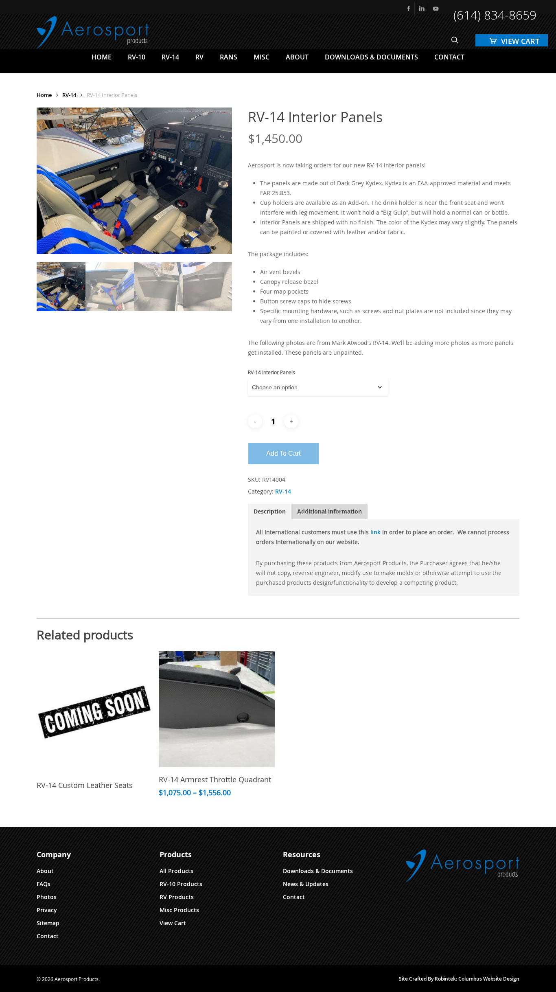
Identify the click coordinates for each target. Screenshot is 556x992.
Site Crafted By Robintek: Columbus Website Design (459, 978)
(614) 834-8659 (494, 15)
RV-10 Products (181, 884)
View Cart (173, 923)
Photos (47, 897)
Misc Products (179, 910)
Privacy (47, 910)
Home (44, 95)
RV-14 (69, 95)
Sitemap (48, 923)
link (375, 532)
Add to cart (283, 453)
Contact (48, 936)
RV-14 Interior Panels (271, 372)
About (45, 871)
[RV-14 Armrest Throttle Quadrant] (217, 709)
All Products (176, 871)
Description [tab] (270, 511)
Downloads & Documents (318, 871)
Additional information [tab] (329, 511)
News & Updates (305, 884)
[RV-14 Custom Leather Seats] (95, 712)
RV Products (177, 897)
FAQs (43, 884)
